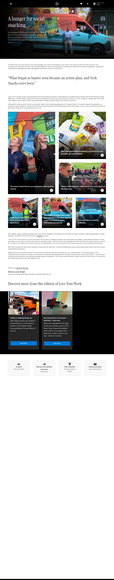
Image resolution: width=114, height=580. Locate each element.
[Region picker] (87, 3)
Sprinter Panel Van (22, 268)
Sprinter (39, 236)
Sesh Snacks (17, 42)
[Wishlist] (81, 3)
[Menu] (11, 3)
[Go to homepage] (57, 4)
